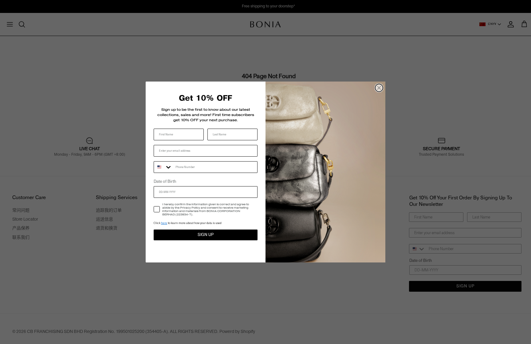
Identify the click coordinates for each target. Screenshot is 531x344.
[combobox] (163, 167)
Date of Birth (165, 181)
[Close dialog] (379, 88)
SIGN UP (206, 234)
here (164, 223)
